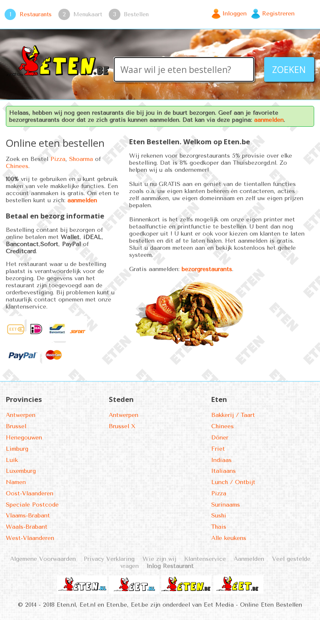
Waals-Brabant (27, 526)
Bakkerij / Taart (233, 415)
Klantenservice (205, 558)
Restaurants (36, 14)
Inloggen (234, 13)
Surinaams (225, 504)
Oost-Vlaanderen (29, 493)
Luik (12, 460)
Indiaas (221, 460)
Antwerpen (20, 415)
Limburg (17, 448)
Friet (218, 448)
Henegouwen (24, 437)
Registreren (278, 13)
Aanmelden (249, 558)
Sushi (218, 515)
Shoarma (81, 159)
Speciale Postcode (32, 504)
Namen (16, 482)
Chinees (17, 166)
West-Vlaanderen (30, 538)
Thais (218, 526)
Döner (219, 437)
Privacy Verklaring (109, 558)
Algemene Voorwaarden (43, 558)
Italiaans (223, 470)
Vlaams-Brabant (28, 515)
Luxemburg (21, 470)
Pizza (57, 159)
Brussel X (122, 426)
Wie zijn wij (159, 558)
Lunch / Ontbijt (233, 482)
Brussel (16, 426)
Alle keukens (228, 538)
